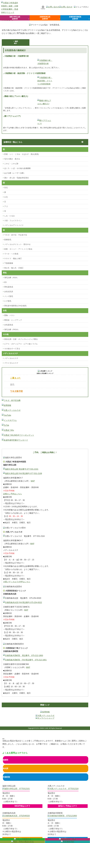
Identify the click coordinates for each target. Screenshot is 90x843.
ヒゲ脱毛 (7, 301)
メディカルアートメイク (14, 225)
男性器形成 (8, 287)
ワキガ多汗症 (16, 391)
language (43, 8)
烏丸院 (5, 768)
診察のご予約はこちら (12, 494)
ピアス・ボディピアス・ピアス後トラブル (21, 344)
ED (5, 282)
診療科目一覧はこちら (13, 142)
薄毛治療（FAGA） (11, 329)
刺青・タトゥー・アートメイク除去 (18, 249)
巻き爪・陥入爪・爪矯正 (14, 268)
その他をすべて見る (12, 349)
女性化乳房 (8, 292)
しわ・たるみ (9, 216)
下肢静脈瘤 (8, 263)
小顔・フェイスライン (13, 220)
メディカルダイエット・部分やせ (17, 244)
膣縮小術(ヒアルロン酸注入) (16, 96)
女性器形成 (8, 325)
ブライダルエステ (11, 363)
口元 (6, 197)
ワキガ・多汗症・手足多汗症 (15, 235)
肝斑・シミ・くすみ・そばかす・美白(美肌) (21, 154)
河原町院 (6, 777)
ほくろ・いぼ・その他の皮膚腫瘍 (17, 168)
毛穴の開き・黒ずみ (12, 159)
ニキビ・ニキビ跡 (11, 164)
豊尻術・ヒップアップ (13, 320)
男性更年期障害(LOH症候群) (15, 306)
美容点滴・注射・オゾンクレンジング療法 (21, 339)
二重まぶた (15, 378)
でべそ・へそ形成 (11, 254)
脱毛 (12, 384)
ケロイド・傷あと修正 (13, 258)
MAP (33, 481)
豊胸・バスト (9, 315)
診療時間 (14, 18)
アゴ (6, 206)
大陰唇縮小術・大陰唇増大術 (16, 56)
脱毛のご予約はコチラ (67, 806)
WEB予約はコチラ (22, 806)
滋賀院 (5, 760)
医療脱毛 (7, 240)
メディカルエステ (11, 358)
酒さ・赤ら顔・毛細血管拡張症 (16, 178)
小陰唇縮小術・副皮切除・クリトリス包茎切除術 (25, 73)
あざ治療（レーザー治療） (14, 173)
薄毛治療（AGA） (11, 278)
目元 (6, 188)
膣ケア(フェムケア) (12, 116)
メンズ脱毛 (8, 296)
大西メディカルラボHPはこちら (16, 582)
